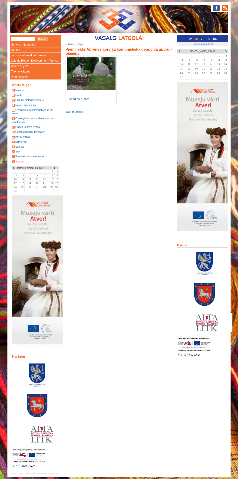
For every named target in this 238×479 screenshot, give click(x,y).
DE (215, 38)
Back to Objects (75, 111)
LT (202, 38)
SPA (17, 151)
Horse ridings (22, 136)
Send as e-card (79, 99)
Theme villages (20, 71)
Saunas (19, 146)
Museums (20, 90)
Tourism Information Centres (28, 55)
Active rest (21, 141)
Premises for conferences (30, 156)
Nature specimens (25, 105)
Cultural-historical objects (29, 100)
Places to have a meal (27, 127)
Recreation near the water (30, 131)
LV (190, 38)
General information (23, 44)
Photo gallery (19, 77)
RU (208, 38)
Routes (15, 50)
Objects (81, 44)
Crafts (18, 95)
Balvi (70, 44)
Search (19, 161)
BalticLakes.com (203, 44)
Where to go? (19, 66)
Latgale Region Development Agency (34, 60)
